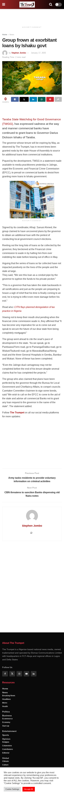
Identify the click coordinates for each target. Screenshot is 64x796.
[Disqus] (32, 586)
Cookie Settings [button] (12, 789)
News (12, 35)
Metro (4, 703)
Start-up (5, 726)
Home (4, 35)
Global (5, 758)
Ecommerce (7, 719)
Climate (5, 761)
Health (5, 706)
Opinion (6, 739)
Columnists (7, 746)
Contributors (7, 749)
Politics (6, 711)
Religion (5, 742)
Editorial (5, 753)
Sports (5, 735)
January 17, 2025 (38, 53)
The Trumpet (17, 412)
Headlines (6, 699)
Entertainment (9, 731)
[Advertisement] (32, 15)
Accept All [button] (28, 789)
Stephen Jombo (18, 53)
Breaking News (8, 696)
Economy (6, 722)
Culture (5, 765)
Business (7, 715)
